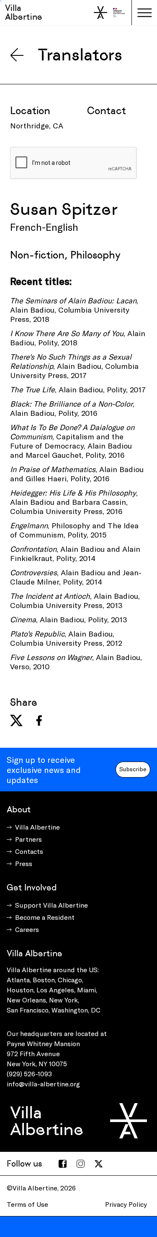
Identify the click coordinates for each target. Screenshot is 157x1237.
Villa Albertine (23, 12)
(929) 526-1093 (29, 1074)
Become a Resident (45, 917)
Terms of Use (27, 1204)
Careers (27, 929)
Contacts (29, 851)
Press (23, 863)
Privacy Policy (126, 1204)
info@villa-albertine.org (43, 1084)
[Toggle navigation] (144, 12)
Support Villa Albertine (51, 905)
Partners (28, 839)
